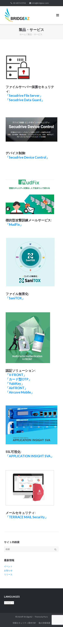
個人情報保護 (44, 623)
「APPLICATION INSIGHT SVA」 (30, 456)
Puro (45, 617)
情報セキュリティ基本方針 (24, 623)
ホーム (23, 34)
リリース (8, 574)
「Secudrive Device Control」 (27, 157)
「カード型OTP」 (19, 379)
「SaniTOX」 (15, 298)
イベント (8, 566)
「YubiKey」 (15, 383)
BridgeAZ (28, 617)
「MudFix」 (14, 224)
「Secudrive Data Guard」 (25, 100)
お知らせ (8, 570)
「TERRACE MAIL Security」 (27, 517)
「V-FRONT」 (16, 375)
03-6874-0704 (19, 3)
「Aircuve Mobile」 (20, 392)
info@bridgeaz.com (40, 3)
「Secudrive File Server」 (24, 95)
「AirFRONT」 (17, 388)
